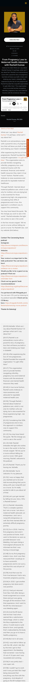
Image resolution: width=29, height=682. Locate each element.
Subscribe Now (14, 40)
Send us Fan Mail (7, 128)
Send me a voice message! (27, 147)
